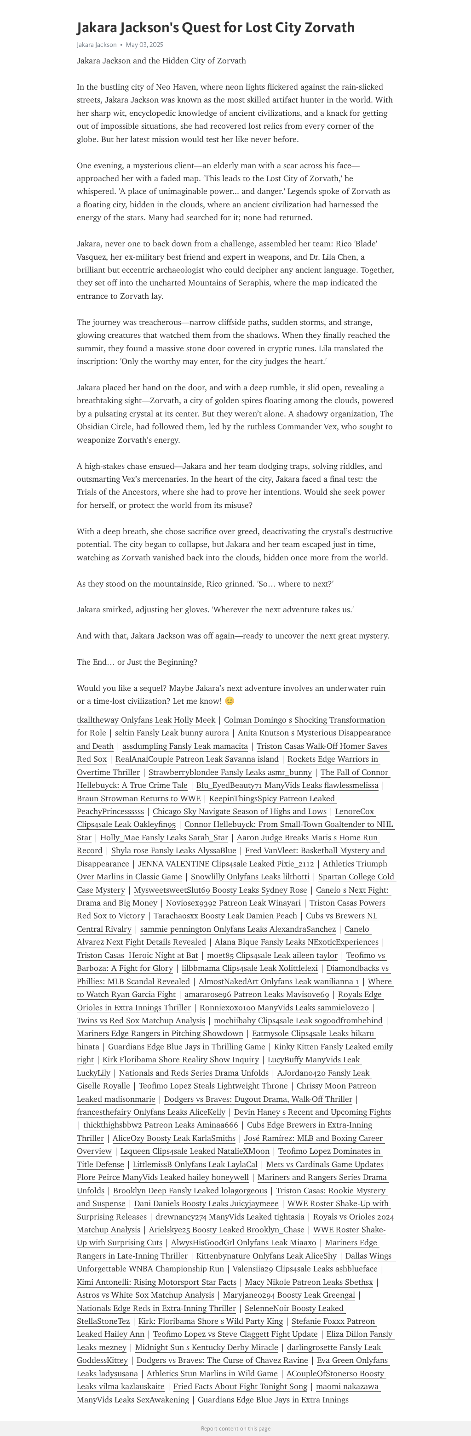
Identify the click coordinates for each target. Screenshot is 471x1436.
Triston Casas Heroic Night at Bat (137, 955)
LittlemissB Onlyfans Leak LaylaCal (195, 1164)
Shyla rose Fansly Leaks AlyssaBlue (173, 850)
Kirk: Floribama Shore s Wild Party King (210, 1321)
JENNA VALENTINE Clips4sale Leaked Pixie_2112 (226, 864)
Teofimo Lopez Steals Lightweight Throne (213, 1086)
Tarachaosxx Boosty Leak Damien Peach (225, 916)
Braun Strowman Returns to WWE (139, 798)
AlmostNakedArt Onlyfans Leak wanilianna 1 (279, 981)
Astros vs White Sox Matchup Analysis (145, 1295)
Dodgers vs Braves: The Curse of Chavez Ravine (222, 1360)
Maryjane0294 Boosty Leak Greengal (289, 1295)
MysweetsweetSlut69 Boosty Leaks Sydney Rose (220, 890)
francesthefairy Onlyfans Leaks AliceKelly (151, 1112)
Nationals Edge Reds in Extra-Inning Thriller (156, 1308)
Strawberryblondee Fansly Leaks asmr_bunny (230, 772)
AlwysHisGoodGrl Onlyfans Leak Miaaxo (243, 1242)
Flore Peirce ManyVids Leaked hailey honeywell (163, 1177)
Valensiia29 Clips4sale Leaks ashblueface (305, 1269)
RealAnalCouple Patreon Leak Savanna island (197, 759)
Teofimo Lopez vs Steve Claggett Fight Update (235, 1334)
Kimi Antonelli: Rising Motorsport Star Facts (156, 1282)
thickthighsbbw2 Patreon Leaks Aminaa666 (160, 1125)
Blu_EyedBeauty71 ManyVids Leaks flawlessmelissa (287, 785)
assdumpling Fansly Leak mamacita (185, 746)
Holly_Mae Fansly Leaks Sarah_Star (164, 837)
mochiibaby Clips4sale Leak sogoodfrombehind (298, 1020)
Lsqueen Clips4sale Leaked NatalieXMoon (195, 1151)
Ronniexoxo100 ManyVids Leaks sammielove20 (284, 1008)
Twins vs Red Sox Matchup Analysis (141, 1020)
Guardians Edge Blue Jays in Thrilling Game (186, 1047)
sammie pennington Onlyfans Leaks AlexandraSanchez (238, 929)
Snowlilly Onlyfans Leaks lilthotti (250, 877)
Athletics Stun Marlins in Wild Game (212, 1373)
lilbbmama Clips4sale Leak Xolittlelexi (250, 968)
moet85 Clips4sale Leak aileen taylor (272, 955)
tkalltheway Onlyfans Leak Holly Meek (146, 720)
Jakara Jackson (97, 44)
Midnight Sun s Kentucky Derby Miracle (206, 1347)
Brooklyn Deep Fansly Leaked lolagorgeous (190, 1190)
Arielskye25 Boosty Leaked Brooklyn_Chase (226, 1230)
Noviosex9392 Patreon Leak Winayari (233, 903)
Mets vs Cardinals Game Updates (325, 1164)
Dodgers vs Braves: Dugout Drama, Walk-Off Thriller (258, 1099)
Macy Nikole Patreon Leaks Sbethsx (309, 1282)
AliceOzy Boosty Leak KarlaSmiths (174, 1138)
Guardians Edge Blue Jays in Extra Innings (273, 1400)
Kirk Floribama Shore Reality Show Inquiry (181, 1059)
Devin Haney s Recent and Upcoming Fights (312, 1112)
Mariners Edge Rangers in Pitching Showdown (160, 1033)
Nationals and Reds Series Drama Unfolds (194, 1073)
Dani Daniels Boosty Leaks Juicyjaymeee (206, 1203)
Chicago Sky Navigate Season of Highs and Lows (240, 811)
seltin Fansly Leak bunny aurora (172, 733)
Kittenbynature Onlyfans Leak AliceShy (266, 1256)
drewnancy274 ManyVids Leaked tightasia (229, 1217)
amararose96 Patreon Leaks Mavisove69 (256, 994)
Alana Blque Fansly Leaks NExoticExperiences (297, 942)
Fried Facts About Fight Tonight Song (240, 1386)
